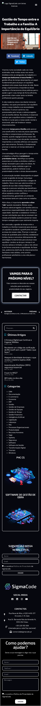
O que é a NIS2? (11, 373)
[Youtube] (28, 600)
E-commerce (13, 397)
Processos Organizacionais (19, 427)
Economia (12, 399)
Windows (12, 453)
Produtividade (14, 430)
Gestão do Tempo (15, 412)
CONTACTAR (20, 295)
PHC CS (20, 457)
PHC (10, 425)
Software (12, 443)
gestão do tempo (16, 178)
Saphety (12, 437)
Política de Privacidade (22, 566)
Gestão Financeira (15, 415)
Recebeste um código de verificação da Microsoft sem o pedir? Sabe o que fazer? (20, 349)
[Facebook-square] (13, 600)
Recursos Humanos (16, 432)
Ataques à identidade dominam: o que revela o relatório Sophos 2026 (20, 358)
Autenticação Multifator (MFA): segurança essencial (17, 366)
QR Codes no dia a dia (13, 378)
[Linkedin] (18, 600)
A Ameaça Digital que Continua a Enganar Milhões (18, 341)
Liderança (12, 422)
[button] (36, 4)
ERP (10, 402)
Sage (10, 435)
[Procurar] (33, 328)
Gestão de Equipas (16, 409)
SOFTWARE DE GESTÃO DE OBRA (21, 496)
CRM (10, 392)
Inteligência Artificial (16, 417)
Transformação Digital (17, 448)
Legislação (13, 420)
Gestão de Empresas (16, 407)
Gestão (11, 404)
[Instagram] (23, 600)
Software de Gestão (16, 445)
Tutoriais (12, 450)
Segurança (13, 440)
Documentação (14, 394)
